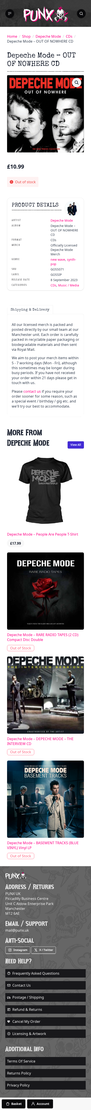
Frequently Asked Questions (35, 973)
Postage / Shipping (28, 997)
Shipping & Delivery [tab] (30, 309)
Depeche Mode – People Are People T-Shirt (42, 534)
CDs (69, 36)
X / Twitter (46, 950)
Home (12, 36)
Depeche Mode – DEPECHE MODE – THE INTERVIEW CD (40, 741)
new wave (58, 259)
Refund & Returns (27, 1009)
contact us (32, 391)
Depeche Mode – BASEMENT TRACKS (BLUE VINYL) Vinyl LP (43, 845)
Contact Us (21, 985)
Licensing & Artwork (29, 1033)
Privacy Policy (18, 1085)
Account (43, 1104)
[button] (9, 13)
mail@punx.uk (17, 930)
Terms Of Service (21, 1061)
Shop (26, 36)
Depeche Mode (48, 36)
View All (75, 445)
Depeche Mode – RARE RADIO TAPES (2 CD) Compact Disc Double (42, 637)
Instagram (20, 950)
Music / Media (68, 285)
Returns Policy (19, 1073)
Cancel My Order (26, 1021)
